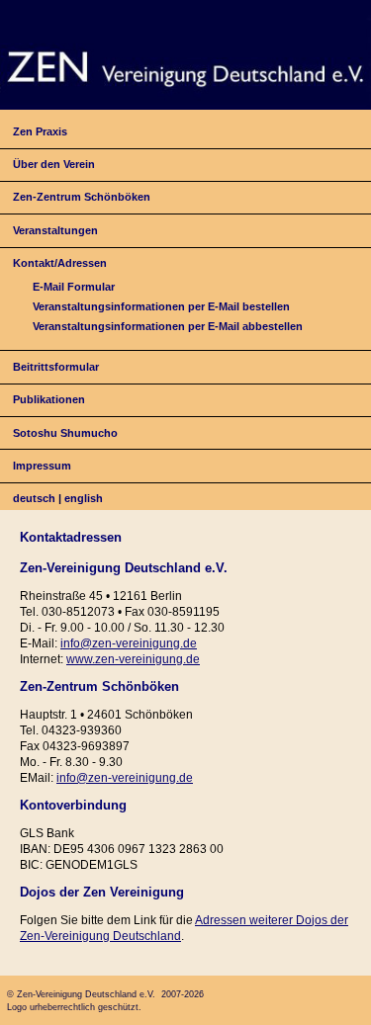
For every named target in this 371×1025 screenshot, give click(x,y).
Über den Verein (54, 164)
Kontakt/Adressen (60, 263)
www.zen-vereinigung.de (133, 659)
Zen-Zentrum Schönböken (81, 197)
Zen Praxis (40, 131)
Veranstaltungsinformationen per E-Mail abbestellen (168, 326)
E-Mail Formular (74, 287)
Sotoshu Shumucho (65, 433)
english (83, 498)
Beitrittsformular (56, 367)
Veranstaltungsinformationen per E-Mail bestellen (161, 306)
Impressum (42, 465)
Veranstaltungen (55, 230)
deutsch (34, 498)
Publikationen (49, 399)
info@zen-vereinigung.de (128, 643)
